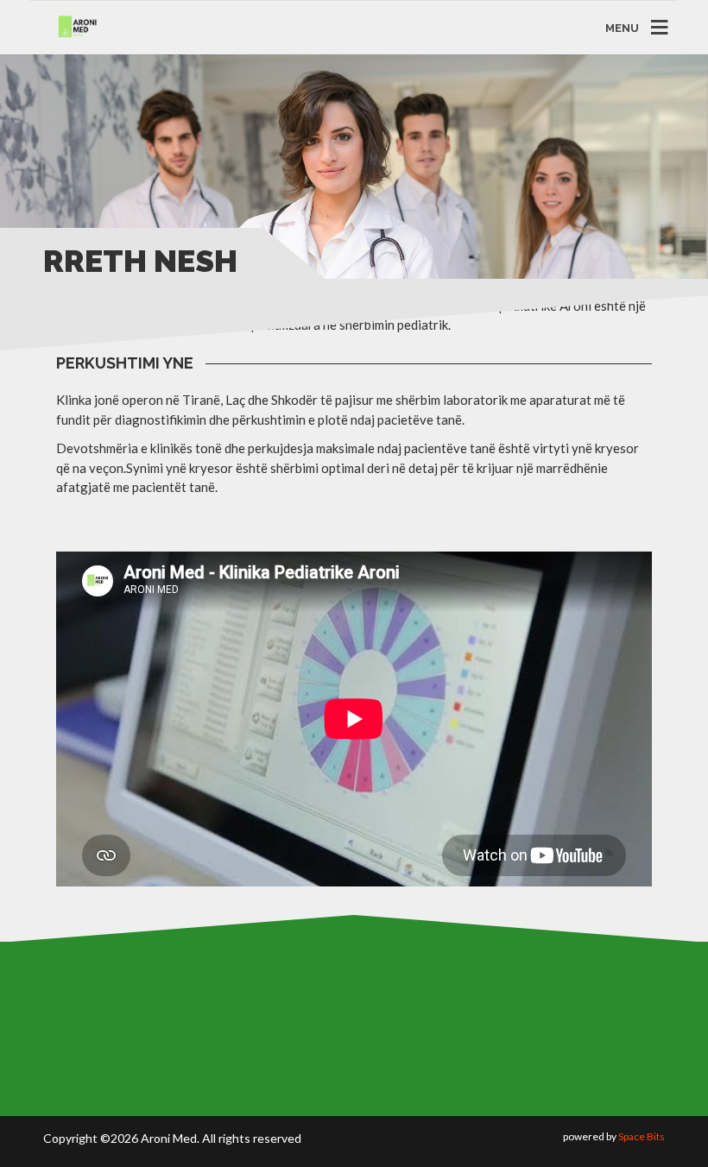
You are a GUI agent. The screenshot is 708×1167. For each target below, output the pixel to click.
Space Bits (641, 1136)
